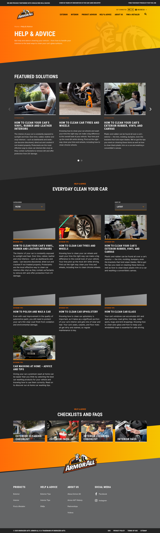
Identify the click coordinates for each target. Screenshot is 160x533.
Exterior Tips (64, 118)
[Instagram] (132, 9)
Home (16, 26)
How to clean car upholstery (78, 311)
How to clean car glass (120, 311)
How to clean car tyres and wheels (79, 124)
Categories (17, 202)
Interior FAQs (127, 439)
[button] (145, 14)
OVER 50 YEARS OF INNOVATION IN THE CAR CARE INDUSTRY (80, 3)
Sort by (118, 202)
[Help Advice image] (35, 99)
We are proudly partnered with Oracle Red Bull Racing (28, 3)
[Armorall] (25, 14)
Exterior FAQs (59, 439)
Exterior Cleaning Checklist (29, 437)
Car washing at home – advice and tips (32, 368)
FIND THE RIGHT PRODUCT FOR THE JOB (142, 3)
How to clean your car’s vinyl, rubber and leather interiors (33, 125)
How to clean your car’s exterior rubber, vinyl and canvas (123, 125)
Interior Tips (19, 118)
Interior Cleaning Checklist (96, 437)
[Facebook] (129, 9)
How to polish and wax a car (32, 311)
